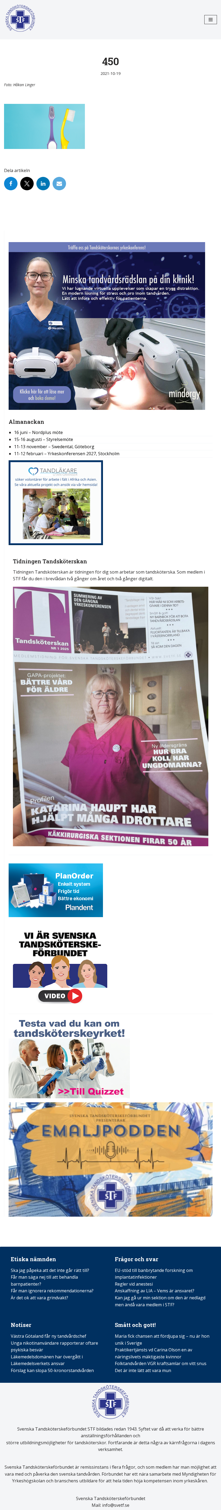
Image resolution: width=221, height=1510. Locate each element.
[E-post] (59, 183)
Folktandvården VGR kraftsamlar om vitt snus (160, 1363)
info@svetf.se (115, 1505)
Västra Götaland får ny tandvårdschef (48, 1336)
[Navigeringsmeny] (210, 19)
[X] (27, 183)
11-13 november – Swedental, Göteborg (54, 447)
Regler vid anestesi (134, 1284)
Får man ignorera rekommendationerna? (52, 1291)
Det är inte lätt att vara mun (143, 1370)
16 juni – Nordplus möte (38, 432)
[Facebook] (11, 183)
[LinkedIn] (43, 183)
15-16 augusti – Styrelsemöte (43, 439)
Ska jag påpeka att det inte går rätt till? (50, 1270)
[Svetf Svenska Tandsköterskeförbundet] (20, 19)
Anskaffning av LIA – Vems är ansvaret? (154, 1291)
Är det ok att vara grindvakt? (39, 1298)
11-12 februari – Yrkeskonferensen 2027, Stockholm (66, 454)
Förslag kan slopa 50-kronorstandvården (52, 1370)
